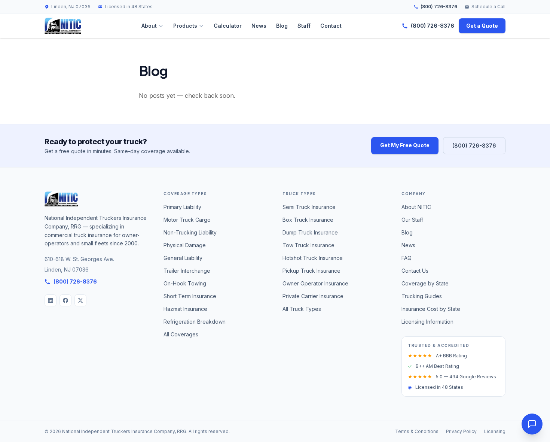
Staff (304, 25)
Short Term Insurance (190, 296)
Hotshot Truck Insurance (312, 258)
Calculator (228, 25)
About (149, 25)
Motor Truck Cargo (187, 220)
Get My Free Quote (405, 145)
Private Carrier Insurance (312, 296)
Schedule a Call (488, 6)
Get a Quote (482, 25)
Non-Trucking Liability (190, 232)
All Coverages (181, 334)
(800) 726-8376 (439, 6)
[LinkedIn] (50, 300)
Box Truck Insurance (307, 220)
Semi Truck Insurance (309, 207)
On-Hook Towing (185, 283)
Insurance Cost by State (430, 309)
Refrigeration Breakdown (195, 321)
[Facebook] (65, 300)
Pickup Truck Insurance (311, 270)
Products (185, 25)
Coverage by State (425, 283)
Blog (282, 25)
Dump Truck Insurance (310, 232)
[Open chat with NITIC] (532, 424)
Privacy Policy (461, 431)
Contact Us (414, 270)
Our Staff (412, 220)
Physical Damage (185, 245)
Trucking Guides (421, 296)
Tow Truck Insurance (308, 245)
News (258, 25)
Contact (331, 25)
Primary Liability (182, 207)
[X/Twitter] (80, 300)
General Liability (183, 258)
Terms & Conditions (417, 431)
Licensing (494, 431)
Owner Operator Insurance (315, 283)
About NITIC (416, 207)
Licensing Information (427, 321)
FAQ (406, 258)
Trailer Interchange (187, 270)
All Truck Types (301, 309)
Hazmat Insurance (185, 309)
